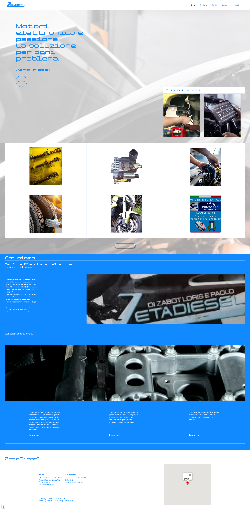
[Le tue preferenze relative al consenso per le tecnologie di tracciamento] (3, 506)
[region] (181, 117)
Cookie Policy (69, 500)
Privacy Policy (58, 500)
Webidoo (50, 500)
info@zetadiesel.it (48, 484)
